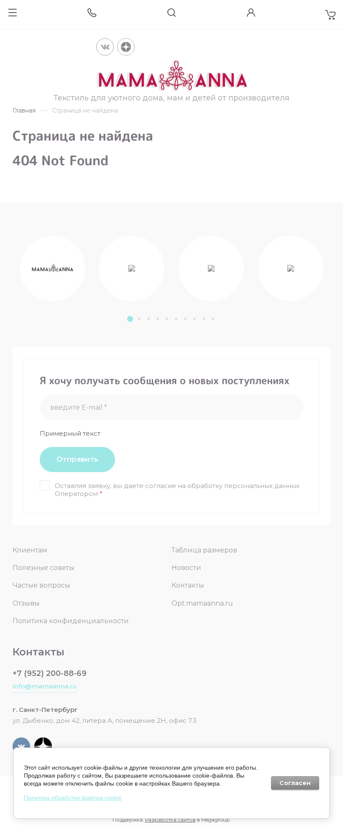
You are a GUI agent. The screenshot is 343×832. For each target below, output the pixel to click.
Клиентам (30, 550)
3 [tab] (148, 319)
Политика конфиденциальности (71, 621)
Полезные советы (43, 568)
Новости (186, 568)
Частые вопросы (41, 585)
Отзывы (26, 603)
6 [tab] (176, 319)
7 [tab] (185, 319)
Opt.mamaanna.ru (202, 603)
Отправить (77, 459)
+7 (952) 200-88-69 (50, 673)
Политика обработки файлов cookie (73, 797)
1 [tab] (130, 319)
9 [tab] (203, 319)
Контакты (188, 585)
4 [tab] (157, 319)
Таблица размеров (204, 550)
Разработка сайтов (170, 820)
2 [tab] (139, 319)
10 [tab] (213, 319)
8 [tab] (194, 319)
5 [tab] (167, 319)
